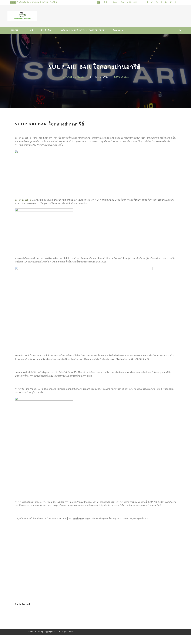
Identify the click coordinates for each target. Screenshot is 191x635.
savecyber (121, 77)
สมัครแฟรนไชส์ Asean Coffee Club (83, 30)
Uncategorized (23, 2)
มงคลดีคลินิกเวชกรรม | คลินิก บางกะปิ (51, 2)
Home (15, 30)
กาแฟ (30, 30)
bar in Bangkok (22, 604)
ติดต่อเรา (118, 30)
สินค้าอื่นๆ (47, 30)
